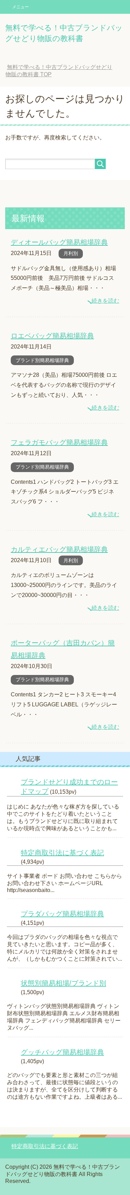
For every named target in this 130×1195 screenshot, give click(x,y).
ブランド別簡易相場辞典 (42, 360)
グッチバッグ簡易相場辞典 (62, 1052)
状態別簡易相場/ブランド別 (63, 983)
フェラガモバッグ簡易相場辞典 (59, 442)
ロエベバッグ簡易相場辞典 (52, 336)
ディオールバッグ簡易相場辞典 (59, 242)
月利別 (70, 253)
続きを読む (105, 301)
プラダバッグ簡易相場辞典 (62, 914)
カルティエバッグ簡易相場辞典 (59, 549)
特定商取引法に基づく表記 (62, 852)
